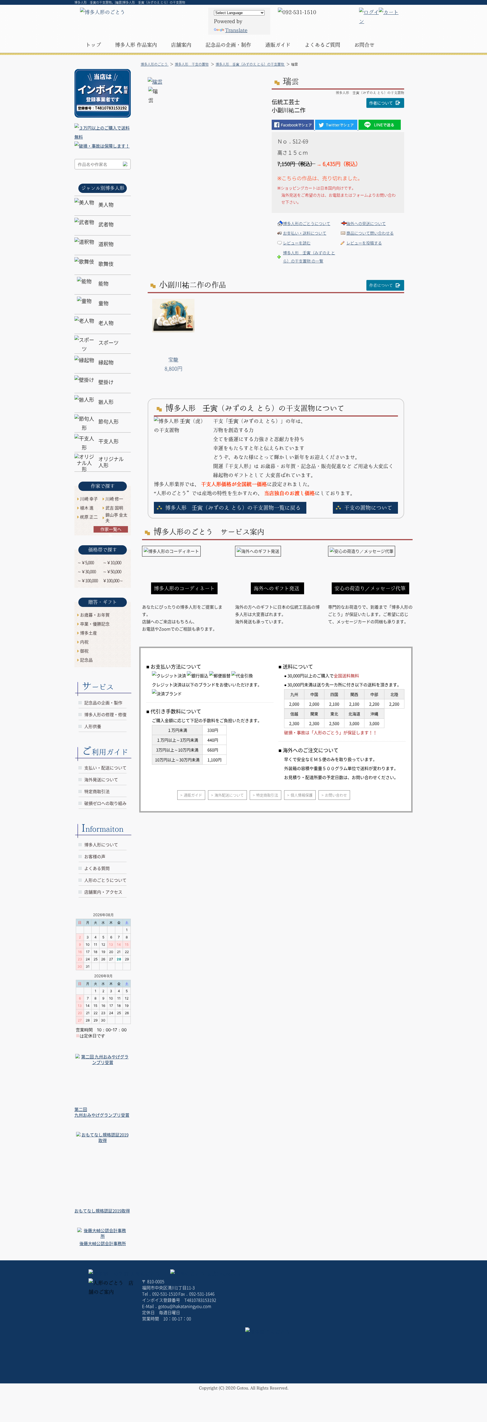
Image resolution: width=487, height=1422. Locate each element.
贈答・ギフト (102, 602)
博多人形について (101, 845)
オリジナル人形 (111, 462)
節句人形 (108, 421)
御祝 (84, 651)
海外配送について (229, 795)
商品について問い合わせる (370, 233)
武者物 (106, 224)
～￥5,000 (85, 562)
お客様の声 (94, 856)
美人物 (106, 204)
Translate (236, 30)
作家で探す (103, 486)
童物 (103, 303)
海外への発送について (366, 223)
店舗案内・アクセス (103, 892)
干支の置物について (368, 507)
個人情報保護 (302, 795)
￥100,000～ (113, 580)
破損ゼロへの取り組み (105, 803)
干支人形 (108, 441)
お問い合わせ (336, 795)
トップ (93, 44)
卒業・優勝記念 (95, 624)
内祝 (84, 642)
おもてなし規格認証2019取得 (102, 1211)
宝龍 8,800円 (173, 364)
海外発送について (101, 779)
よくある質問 (97, 868)
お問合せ (364, 44)
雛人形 (106, 402)
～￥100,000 (87, 580)
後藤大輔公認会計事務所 (102, 1243)
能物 (103, 283)
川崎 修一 (114, 499)
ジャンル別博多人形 (102, 188)
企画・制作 (228, 44)
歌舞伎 (106, 264)
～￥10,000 (112, 562)
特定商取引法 (267, 795)
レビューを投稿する (364, 243)
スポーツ (108, 342)
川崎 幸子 (89, 499)
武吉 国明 (114, 508)
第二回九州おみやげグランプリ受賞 (101, 1112)
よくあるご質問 (322, 44)
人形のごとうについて (105, 880)
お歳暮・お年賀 (95, 615)
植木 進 (87, 508)
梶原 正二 (89, 517)
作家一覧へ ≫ (110, 529)
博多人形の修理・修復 (105, 714)
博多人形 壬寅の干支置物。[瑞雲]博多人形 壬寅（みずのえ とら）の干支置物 (129, 2)
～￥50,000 (112, 571)
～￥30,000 (86, 571)
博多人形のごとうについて (306, 223)
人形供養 (92, 726)
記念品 (86, 660)
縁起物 (106, 362)
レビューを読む (297, 243)
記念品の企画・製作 (103, 703)
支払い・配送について (105, 768)
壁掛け (106, 382)
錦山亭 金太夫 (116, 518)
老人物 (106, 323)
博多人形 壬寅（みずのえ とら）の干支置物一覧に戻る (233, 507)
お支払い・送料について (304, 233)
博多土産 (88, 633)
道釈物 (106, 244)
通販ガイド (193, 795)
